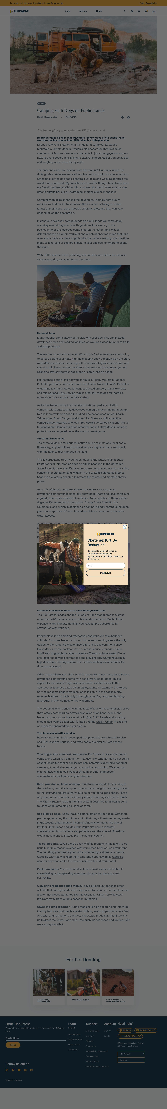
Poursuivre (105, 573)
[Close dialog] (125, 527)
